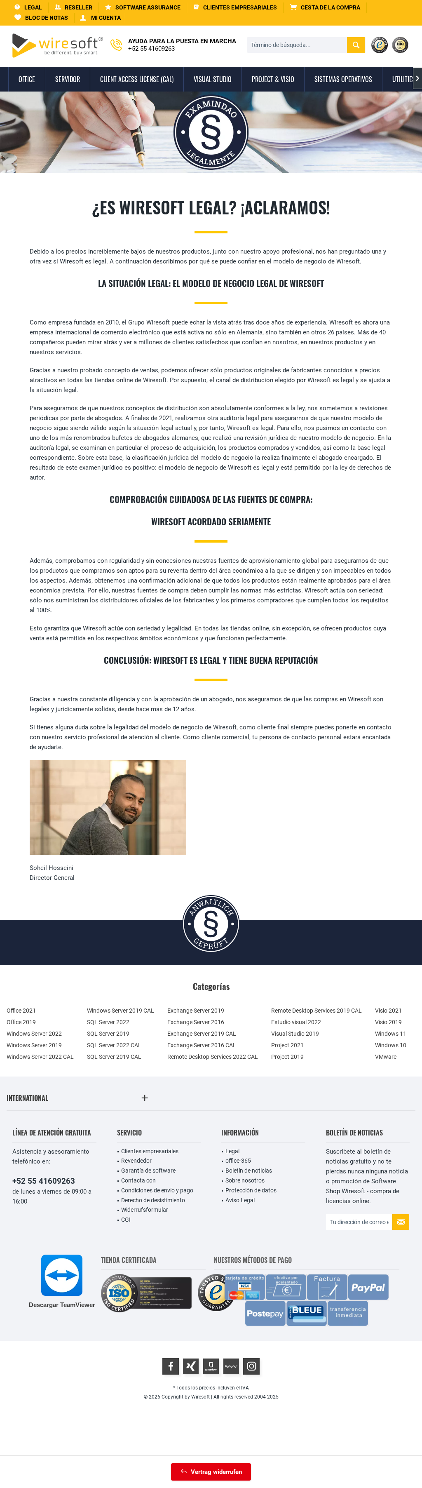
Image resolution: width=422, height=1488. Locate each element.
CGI (126, 1219)
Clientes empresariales (149, 1151)
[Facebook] (170, 1366)
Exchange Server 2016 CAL (201, 1045)
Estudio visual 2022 (296, 1022)
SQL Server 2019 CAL (114, 1056)
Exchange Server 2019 (195, 1010)
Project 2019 (287, 1056)
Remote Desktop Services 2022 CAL (212, 1056)
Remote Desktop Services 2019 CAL (316, 1010)
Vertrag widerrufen (216, 1472)
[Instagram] (251, 1366)
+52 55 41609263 (43, 1181)
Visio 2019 (388, 1022)
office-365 (238, 1160)
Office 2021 (21, 1010)
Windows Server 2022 (34, 1033)
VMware (385, 1056)
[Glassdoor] (211, 1366)
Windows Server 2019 (34, 1045)
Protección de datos (251, 1190)
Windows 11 (390, 1033)
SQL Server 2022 (108, 1022)
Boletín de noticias (248, 1170)
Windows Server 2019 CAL (120, 1010)
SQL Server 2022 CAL (114, 1045)
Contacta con (138, 1180)
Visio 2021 (388, 1010)
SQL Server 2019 (108, 1033)
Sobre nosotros (245, 1180)
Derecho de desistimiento (153, 1200)
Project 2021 (287, 1045)
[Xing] (191, 1366)
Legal (232, 1151)
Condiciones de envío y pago (157, 1190)
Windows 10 (390, 1045)
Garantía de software (148, 1170)
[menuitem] (325, 7)
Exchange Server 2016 (195, 1022)
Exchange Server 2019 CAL (201, 1033)
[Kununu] (231, 1366)
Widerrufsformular (144, 1209)
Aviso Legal (240, 1200)
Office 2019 (21, 1022)
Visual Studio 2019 (295, 1033)
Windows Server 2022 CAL (40, 1056)
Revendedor (136, 1160)
